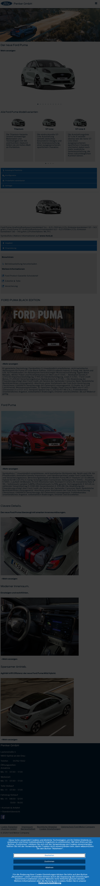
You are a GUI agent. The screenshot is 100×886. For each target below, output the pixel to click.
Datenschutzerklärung (49, 883)
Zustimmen (49, 861)
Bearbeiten (49, 855)
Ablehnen (49, 867)
